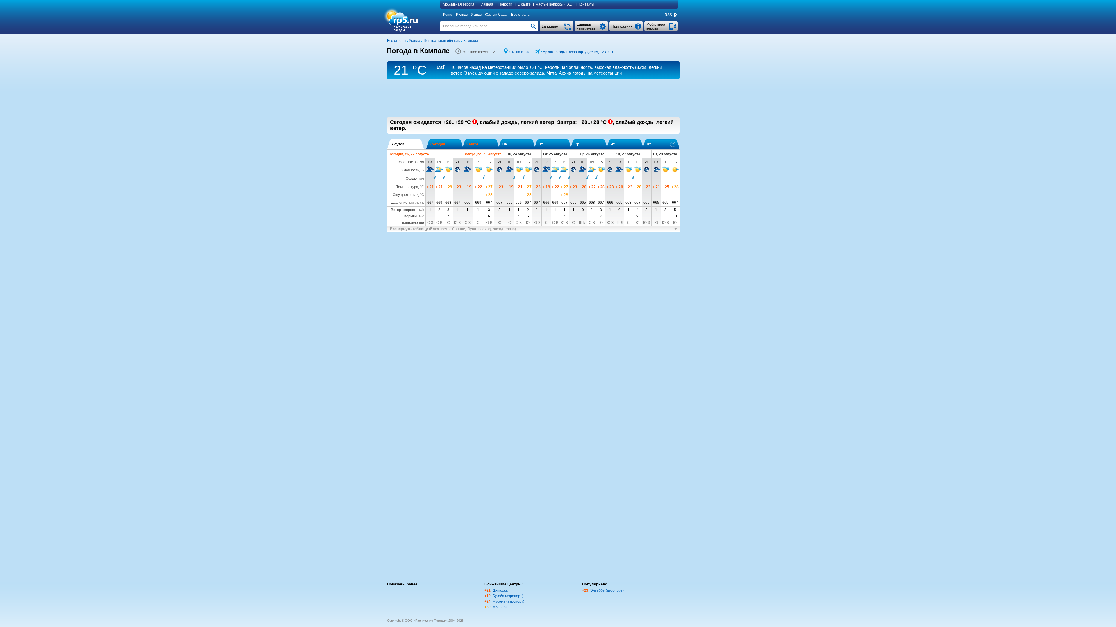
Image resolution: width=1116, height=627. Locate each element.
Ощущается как (405, 195)
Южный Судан (497, 14)
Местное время (411, 162)
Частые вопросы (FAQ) (554, 4)
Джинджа (500, 590)
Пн (504, 144)
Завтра (472, 144)
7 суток (397, 144)
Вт (541, 144)
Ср (577, 144)
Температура (407, 187)
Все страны (520, 14)
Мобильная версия (458, 4)
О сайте (524, 4)
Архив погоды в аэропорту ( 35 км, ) (578, 52)
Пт (649, 144)
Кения (448, 14)
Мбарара (500, 607)
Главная (486, 4)
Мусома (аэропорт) (508, 601)
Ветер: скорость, (407, 210)
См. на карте (519, 52)
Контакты (586, 4)
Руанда (462, 14)
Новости (505, 4)
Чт (613, 144)
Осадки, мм (415, 178)
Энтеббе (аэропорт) (607, 590)
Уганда (476, 14)
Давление (399, 203)
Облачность (409, 170)
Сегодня (437, 144)
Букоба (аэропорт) (508, 596)
